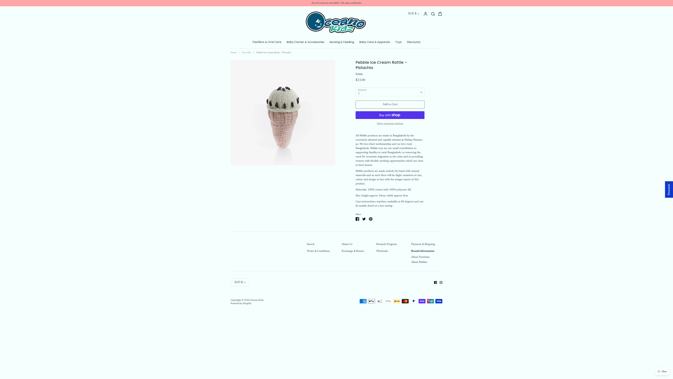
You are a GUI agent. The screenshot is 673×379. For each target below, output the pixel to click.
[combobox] (390, 92)
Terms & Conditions (318, 251)
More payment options (390, 123)
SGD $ (412, 13)
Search (311, 244)
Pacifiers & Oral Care (267, 42)
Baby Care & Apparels (374, 42)
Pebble (359, 74)
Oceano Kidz (256, 300)
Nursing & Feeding (341, 42)
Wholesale (382, 251)
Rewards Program (386, 244)
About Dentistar (420, 257)
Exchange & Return (353, 251)
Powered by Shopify (241, 303)
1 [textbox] (359, 93)
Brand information (422, 251)
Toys (398, 42)
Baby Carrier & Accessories (305, 42)
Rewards (668, 189)
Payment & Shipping (423, 244)
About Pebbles (419, 262)
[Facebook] (434, 282)
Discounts (413, 42)
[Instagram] (439, 282)
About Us (347, 244)
